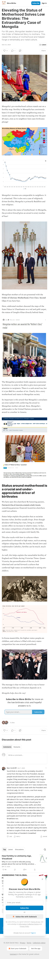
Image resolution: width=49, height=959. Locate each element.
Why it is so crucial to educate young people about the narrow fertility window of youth (19, 862)
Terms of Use (35, 922)
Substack (13, 954)
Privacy (22, 943)
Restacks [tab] (17, 747)
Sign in (44, 3)
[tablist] (12, 747)
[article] (24, 863)
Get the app (35, 948)
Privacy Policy (24, 926)
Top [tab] (4, 849)
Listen (44, 45)
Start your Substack (18, 948)
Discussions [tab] (19, 849)
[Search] (45, 849)
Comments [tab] (7, 747)
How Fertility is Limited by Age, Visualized (16, 857)
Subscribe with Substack (26, 916)
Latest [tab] (10, 849)
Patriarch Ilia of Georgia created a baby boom (21, 504)
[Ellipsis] (46, 768)
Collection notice (39, 943)
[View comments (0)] (14, 869)
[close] (42, 879)
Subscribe (35, 3)
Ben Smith (11, 768)
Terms (29, 943)
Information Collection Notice (29, 924)
